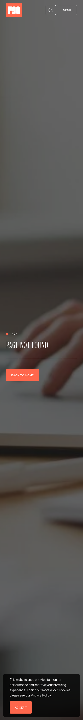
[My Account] (51, 10)
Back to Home (22, 375)
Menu (67, 10)
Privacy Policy (41, 695)
